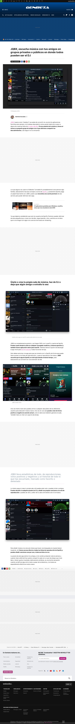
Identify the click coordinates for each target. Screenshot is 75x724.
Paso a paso (6, 657)
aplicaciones (28, 568)
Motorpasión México (46, 710)
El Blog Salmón (66, 691)
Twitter (64, 15)
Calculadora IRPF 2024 (61, 647)
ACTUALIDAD (8, 15)
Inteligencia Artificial (30, 667)
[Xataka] (1, 1)
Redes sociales (6, 664)
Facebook (69, 15)
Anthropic (17, 39)
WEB (52, 15)
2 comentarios (16, 61)
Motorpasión (46, 691)
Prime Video (63, 39)
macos (35, 568)
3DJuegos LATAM (17, 709)
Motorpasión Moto (46, 693)
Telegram (72, 15)
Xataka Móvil (6, 693)
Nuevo (69, 9)
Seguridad (17, 661)
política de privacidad (58, 661)
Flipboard (67, 15)
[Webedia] (7, 684)
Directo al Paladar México (37, 710)
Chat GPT (20, 647)
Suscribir (62, 658)
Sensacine (25, 691)
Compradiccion (56, 695)
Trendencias (56, 691)
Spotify (44, 191)
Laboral (17, 664)
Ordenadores (71, 39)
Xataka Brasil (6, 711)
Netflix (5, 666)
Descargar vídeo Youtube (48, 647)
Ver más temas (8, 671)
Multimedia (20, 568)
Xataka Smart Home (6, 698)
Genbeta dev (30, 661)
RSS (57, 670)
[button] (21, 117)
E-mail (29, 61)
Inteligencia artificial (30, 657)
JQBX (12, 122)
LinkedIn (63, 670)
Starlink (38, 39)
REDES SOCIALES (35, 15)
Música (41, 568)
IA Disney (26, 647)
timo (28, 664)
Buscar (69, 678)
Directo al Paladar (37, 691)
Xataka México (6, 709)
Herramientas (6, 661)
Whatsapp (56, 39)
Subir (67, 684)
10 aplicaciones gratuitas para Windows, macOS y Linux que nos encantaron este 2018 (48, 207)
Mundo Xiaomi (6, 700)
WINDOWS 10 (46, 15)
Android (50, 39)
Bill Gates (24, 39)
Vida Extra (15, 693)
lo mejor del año (33, 126)
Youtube (51, 670)
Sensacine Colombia (25, 713)
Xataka (4, 691)
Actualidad (17, 657)
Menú (6, 9)
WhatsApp (17, 666)
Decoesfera (56, 693)
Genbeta (37, 7)
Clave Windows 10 (35, 647)
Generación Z (31, 39)
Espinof (25, 693)
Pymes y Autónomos (66, 693)
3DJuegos (15, 691)
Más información (48, 722)
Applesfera (5, 695)
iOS (22, 349)
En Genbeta (36, 204)
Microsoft (44, 39)
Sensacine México (25, 710)
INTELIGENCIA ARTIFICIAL (21, 15)
